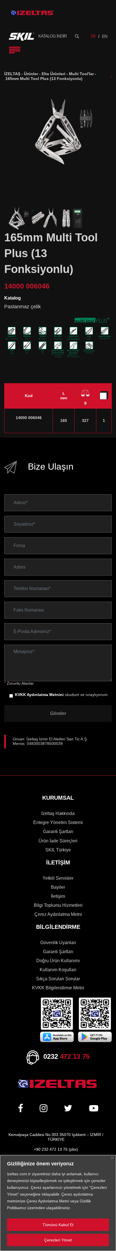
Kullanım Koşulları (58, 969)
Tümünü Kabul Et (58, 1224)
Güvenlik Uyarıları (58, 942)
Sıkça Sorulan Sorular (58, 978)
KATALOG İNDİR (52, 36)
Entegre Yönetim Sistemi (58, 822)
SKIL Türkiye (58, 849)
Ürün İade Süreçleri (58, 840)
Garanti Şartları (58, 831)
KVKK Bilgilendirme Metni (58, 987)
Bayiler (58, 887)
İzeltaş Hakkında (58, 813)
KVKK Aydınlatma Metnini (39, 695)
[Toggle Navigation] (15, 50)
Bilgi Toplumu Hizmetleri (58, 905)
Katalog (12, 298)
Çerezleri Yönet (58, 1240)
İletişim (58, 896)
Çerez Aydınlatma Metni (58, 914)
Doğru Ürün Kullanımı (58, 960)
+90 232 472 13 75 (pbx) (56, 1149)
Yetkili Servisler (58, 878)
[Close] (112, 1158)
